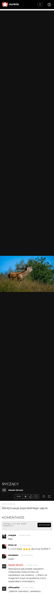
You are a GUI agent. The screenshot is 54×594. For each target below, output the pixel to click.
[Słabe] (36, 496)
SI (4, 588)
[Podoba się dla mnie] (31, 496)
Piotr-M (12, 545)
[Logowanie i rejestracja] (49, 4)
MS (4, 490)
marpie (12, 535)
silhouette (13, 587)
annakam (13, 555)
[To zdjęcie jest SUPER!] (25, 496)
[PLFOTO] (10, 4)
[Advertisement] (27, 37)
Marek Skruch (15, 490)
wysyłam (44, 525)
